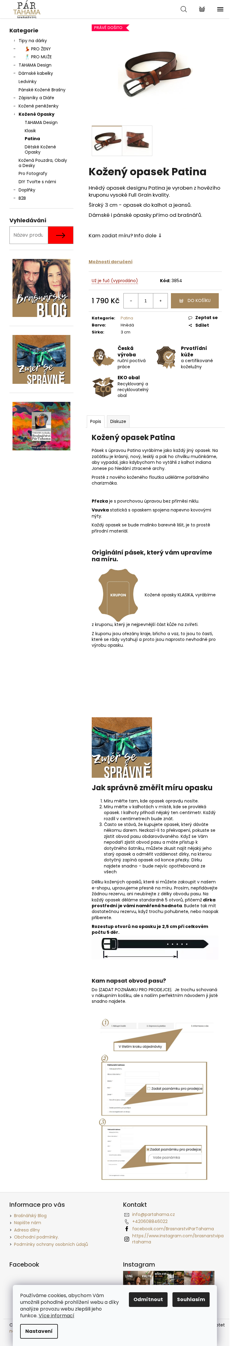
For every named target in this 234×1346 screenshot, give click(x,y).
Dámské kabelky (36, 73)
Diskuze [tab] (118, 421)
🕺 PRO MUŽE (38, 57)
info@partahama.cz (153, 1214)
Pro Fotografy (33, 173)
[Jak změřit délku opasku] (122, 747)
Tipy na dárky (33, 41)
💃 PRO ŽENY (38, 49)
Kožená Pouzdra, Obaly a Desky (43, 163)
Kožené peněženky (38, 106)
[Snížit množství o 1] (131, 300)
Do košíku (199, 300)
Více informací (56, 1315)
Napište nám (27, 1223)
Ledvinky (28, 81)
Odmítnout (148, 1299)
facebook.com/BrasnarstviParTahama (173, 1229)
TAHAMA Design (35, 65)
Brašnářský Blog (30, 1216)
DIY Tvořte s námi (37, 182)
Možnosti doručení (111, 262)
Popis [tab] (95, 421)
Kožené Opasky (37, 114)
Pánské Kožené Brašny (42, 90)
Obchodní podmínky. (36, 1237)
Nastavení (39, 1331)
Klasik (30, 131)
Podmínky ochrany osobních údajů (51, 1244)
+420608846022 (150, 1221)
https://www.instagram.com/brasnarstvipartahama (178, 1239)
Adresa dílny (27, 1230)
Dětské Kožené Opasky (40, 149)
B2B (22, 198)
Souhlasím (191, 1299)
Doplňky (27, 190)
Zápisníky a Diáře (36, 98)
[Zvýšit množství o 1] (160, 300)
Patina (32, 139)
